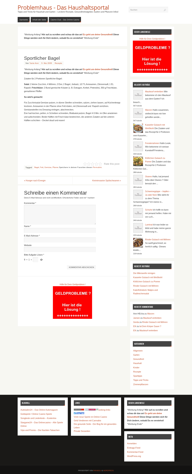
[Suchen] (165, 10)
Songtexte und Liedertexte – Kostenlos (38, 418)
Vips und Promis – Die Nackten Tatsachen (40, 430)
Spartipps (137, 376)
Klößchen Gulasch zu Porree (146, 281)
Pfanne (55, 167)
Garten (136, 355)
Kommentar (30, 203)
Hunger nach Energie (35, 180)
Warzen (148, 110)
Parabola (97, 471)
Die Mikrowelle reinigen (144, 273)
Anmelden (132, 443)
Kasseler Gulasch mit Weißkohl (147, 277)
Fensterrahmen (152, 143)
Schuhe (148, 210)
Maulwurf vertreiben (154, 91)
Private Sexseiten (82, 431)
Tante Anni (34, 63)
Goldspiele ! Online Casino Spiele (36, 414)
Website (28, 245)
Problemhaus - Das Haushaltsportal (63, 7)
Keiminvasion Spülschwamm (106, 180)
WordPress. (108, 471)
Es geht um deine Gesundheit (97, 34)
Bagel (36, 167)
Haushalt (137, 363)
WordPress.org (134, 456)
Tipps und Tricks (140, 380)
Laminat (149, 225)
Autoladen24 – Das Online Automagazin (39, 410)
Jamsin (136, 318)
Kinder (136, 367)
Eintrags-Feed (133, 448)
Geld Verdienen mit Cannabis (87, 420)
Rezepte (58, 63)
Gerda (136, 322)
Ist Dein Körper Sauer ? (150, 326)
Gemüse (47, 167)
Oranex (148, 176)
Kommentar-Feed (135, 452)
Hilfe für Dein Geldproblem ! (72, 284)
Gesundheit (138, 359)
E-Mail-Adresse (32, 236)
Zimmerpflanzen (140, 384)
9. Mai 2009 (46, 63)
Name (27, 226)
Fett (41, 167)
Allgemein (138, 351)
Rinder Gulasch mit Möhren (157, 239)
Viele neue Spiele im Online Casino (90, 417)
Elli (134, 326)
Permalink (97, 167)
